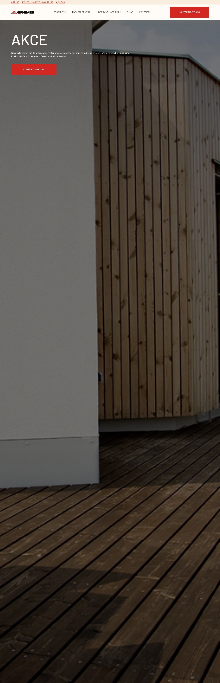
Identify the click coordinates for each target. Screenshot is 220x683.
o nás (130, 12)
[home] (22, 12)
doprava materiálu (109, 12)
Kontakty (144, 12)
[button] (59, 12)
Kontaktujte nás (189, 12)
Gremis (15, 2)
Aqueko (60, 2)
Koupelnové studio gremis (37, 2)
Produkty (59, 12)
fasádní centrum (82, 12)
